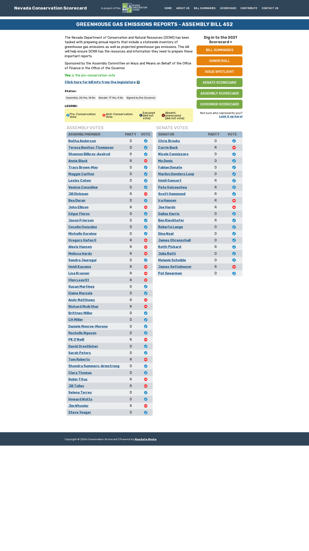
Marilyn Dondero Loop (176, 174)
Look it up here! (230, 116)
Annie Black (78, 161)
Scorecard (228, 8)
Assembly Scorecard (219, 93)
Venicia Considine (83, 187)
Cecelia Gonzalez (82, 227)
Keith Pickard (169, 247)
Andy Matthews (81, 300)
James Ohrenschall (174, 240)
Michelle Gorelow (82, 234)
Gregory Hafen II (82, 240)
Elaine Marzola (80, 293)
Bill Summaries (205, 8)
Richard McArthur (83, 306)
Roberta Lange (170, 227)
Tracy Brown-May (83, 167)
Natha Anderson (82, 141)
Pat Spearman (170, 273)
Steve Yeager (79, 412)
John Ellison (78, 207)
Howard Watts (80, 399)
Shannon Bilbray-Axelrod (89, 154)
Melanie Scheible (172, 260)
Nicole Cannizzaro (173, 154)
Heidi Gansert (169, 180)
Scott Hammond (171, 194)
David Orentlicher (83, 346)
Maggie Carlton (81, 174)
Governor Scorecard (219, 104)
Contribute (248, 8)
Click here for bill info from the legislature (100, 82)
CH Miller (75, 320)
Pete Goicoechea (172, 187)
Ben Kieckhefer (171, 220)
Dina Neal (166, 234)
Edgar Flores (79, 214)
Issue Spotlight (219, 72)
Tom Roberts (79, 359)
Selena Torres (80, 392)
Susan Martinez (81, 287)
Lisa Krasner (79, 273)
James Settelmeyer (175, 267)
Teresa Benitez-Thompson (90, 147)
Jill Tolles (76, 386)
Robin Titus (78, 379)
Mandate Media (146, 439)
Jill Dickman (78, 194)
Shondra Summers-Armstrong (93, 366)
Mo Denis (165, 161)
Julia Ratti (167, 254)
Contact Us (270, 8)
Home (168, 8)
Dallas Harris (169, 214)
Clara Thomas (80, 373)
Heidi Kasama (79, 267)
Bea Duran (76, 200)
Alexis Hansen (80, 247)
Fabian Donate (170, 167)
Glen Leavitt (78, 280)
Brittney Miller (80, 313)
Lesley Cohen (79, 180)
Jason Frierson (81, 220)
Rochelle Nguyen (82, 333)
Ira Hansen (167, 200)
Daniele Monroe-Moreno (88, 326)
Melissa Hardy (80, 254)
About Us (183, 8)
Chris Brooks (169, 141)
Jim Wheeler (78, 406)
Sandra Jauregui (82, 260)
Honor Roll (219, 61)
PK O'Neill (76, 339)
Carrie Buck (168, 147)
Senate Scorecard (219, 83)
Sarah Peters (79, 353)
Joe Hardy (167, 207)
